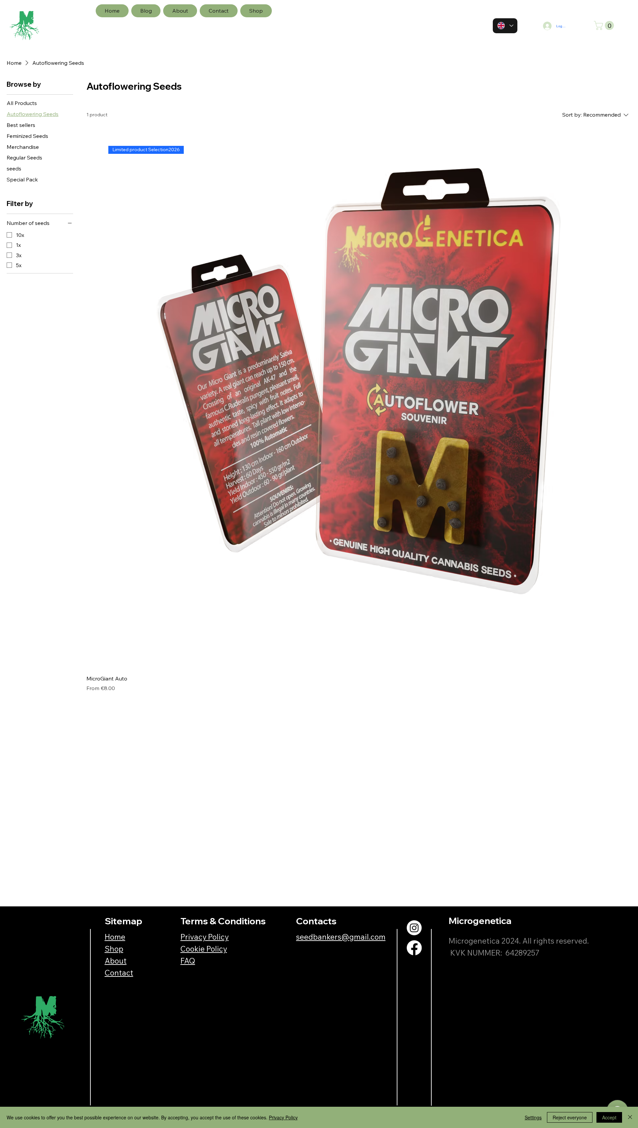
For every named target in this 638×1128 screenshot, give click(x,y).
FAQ (187, 961)
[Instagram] (414, 927)
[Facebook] (414, 947)
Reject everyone (570, 1117)
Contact (119, 972)
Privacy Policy (204, 937)
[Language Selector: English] (505, 25)
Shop (114, 949)
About (116, 961)
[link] (605, 25)
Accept (609, 1117)
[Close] (630, 1117)
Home (115, 937)
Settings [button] (533, 1117)
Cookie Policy (203, 949)
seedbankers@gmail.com (340, 937)
